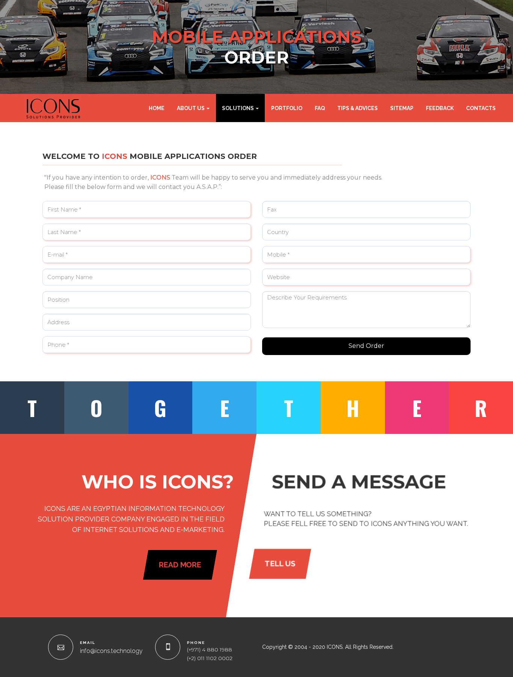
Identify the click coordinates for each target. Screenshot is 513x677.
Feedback (440, 108)
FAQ (320, 108)
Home (156, 108)
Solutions (238, 108)
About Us (191, 108)
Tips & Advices (357, 108)
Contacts (481, 108)
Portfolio (286, 108)
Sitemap (401, 108)
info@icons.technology (111, 650)
